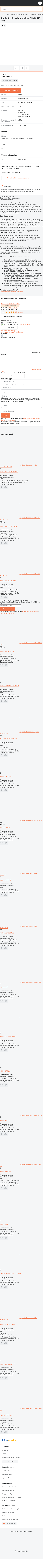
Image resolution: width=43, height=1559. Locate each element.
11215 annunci (13, 308)
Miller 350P (4, 1224)
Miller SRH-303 (5, 1171)
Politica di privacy (8, 1490)
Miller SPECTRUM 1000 (9, 472)
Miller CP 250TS (6, 776)
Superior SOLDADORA (8, 739)
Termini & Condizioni (9, 1487)
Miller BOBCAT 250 (7, 1325)
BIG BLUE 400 (23, 98)
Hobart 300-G (5, 827)
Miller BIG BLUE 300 (8, 581)
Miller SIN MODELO (7, 1364)
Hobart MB (4, 987)
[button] (40, 3)
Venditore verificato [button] (10, 305)
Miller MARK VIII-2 (7, 651)
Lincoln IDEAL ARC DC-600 (10, 1274)
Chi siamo (5, 1450)
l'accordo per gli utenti (8, 420)
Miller (20, 94)
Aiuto (4, 1454)
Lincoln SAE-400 (6, 1415)
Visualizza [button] (16, 324)
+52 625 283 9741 (26, 324)
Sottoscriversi (7, 609)
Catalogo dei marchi (8, 1501)
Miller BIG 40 (5, 1120)
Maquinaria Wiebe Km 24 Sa (10, 304)
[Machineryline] (7, 14)
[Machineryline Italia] (14, 3)
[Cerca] (40, 9)
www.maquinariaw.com (8, 330)
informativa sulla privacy (31, 418)
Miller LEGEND (5, 880)
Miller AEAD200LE (7, 933)
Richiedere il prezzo (11, 80)
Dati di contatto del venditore (11, 1457)
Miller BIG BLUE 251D (8, 526)
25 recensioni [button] (19, 312)
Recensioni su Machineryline (11, 1497)
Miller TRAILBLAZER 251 (9, 686)
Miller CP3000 (5, 1071)
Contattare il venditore (10, 90)
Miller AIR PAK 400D (7, 1037)
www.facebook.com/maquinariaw (12, 332)
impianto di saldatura (25, 102)
